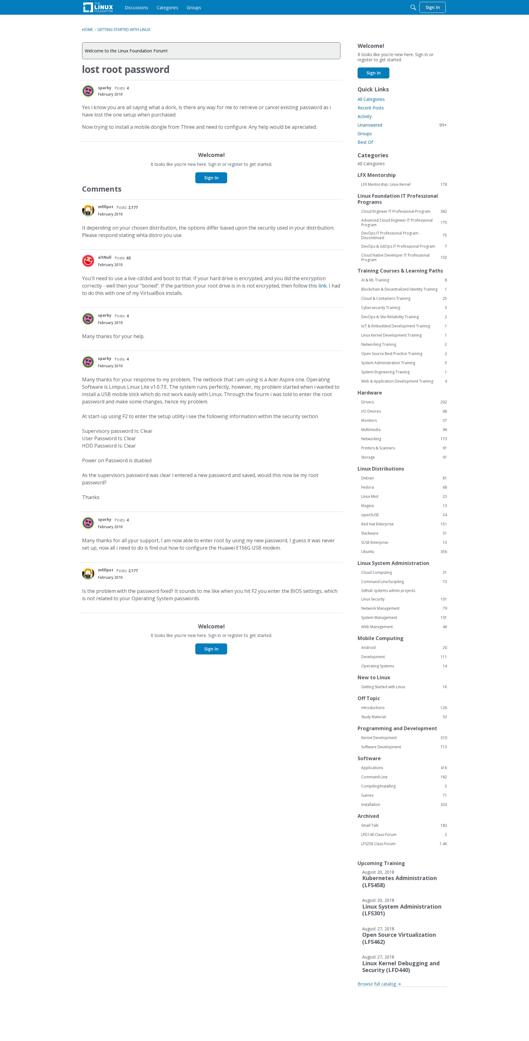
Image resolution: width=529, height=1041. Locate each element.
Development (404, 657)
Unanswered (402, 125)
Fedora (404, 487)
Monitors (404, 420)
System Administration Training (404, 363)
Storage (404, 457)
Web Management (404, 627)
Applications (404, 768)
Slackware (404, 533)
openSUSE (404, 515)
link (322, 285)
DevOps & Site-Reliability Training (404, 317)
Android (404, 647)
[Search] (413, 7)
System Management (404, 617)
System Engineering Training (404, 372)
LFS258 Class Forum (404, 844)
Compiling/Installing (404, 786)
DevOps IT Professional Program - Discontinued (404, 235)
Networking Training (404, 344)
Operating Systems (404, 666)
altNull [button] (104, 257)
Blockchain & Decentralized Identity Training (404, 289)
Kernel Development (404, 738)
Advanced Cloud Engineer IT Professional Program (404, 222)
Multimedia (404, 430)
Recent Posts (371, 108)
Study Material (404, 717)
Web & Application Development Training (404, 381)
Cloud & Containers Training (404, 298)
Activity (365, 116)
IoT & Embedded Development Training (404, 326)
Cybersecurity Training (404, 308)
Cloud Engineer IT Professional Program (404, 211)
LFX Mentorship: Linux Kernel (404, 184)
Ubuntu (404, 552)
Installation (404, 804)
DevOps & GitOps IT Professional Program (404, 246)
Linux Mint (404, 496)
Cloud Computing (404, 572)
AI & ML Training (404, 280)
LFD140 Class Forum (404, 834)
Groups (365, 133)
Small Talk (404, 825)
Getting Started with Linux (404, 687)
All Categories (371, 99)
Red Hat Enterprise (404, 524)
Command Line (404, 777)
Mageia (404, 506)
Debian (404, 478)
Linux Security (404, 599)
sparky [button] (104, 87)
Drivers (404, 402)
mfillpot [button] (105, 206)
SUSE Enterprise (404, 542)
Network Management (404, 608)
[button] (88, 91)
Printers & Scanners (404, 448)
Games (404, 795)
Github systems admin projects (388, 590)
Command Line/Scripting (404, 582)
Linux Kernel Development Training (404, 335)
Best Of (365, 142)
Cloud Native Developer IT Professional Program (404, 257)
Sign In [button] (211, 178)
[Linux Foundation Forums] (98, 7)
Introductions (404, 708)
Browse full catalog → (379, 984)
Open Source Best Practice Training (404, 354)
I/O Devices (404, 411)
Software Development (404, 747)
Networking (404, 439)
